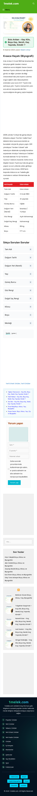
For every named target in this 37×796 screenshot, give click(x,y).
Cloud (26, 781)
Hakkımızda (14, 777)
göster (14, 333)
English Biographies (15, 781)
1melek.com (11, 3)
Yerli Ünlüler (25, 383)
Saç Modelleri (10, 759)
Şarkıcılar (9, 755)
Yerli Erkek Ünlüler (13, 383)
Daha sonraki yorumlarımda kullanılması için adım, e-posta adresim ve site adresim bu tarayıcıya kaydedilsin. (19, 469)
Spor (7, 763)
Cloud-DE (14, 785)
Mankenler (9, 750)
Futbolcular (10, 767)
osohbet (23, 785)
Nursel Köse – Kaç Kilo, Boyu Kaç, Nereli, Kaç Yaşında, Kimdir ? (23, 621)
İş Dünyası (9, 745)
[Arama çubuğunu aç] (33, 4)
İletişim (24, 777)
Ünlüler (8, 741)
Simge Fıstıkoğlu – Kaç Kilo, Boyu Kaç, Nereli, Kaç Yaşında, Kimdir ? (23, 643)
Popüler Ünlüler (11, 720)
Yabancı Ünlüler (11, 728)
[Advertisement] (18, 114)
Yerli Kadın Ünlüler (12, 737)
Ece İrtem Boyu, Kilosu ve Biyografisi (18, 575)
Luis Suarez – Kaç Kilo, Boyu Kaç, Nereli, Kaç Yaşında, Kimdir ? (23, 632)
